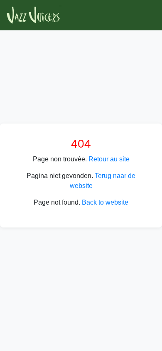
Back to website (105, 202)
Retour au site (109, 159)
